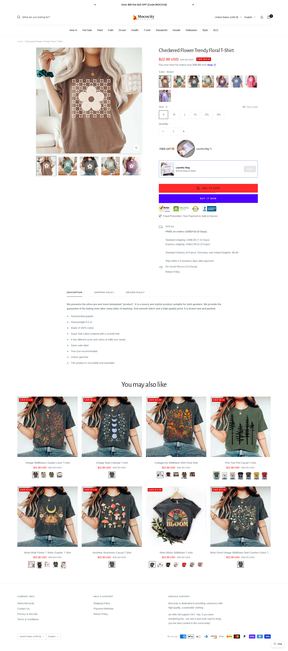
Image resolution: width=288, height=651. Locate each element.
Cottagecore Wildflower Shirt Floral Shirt (176, 462)
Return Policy (173, 271)
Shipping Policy (104, 292)
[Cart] (269, 17)
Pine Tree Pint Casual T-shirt (240, 462)
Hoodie (176, 30)
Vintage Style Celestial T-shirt (112, 462)
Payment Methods (104, 608)
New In (73, 30)
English (248, 17)
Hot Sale (87, 30)
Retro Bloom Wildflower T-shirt (176, 552)
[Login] (261, 17)
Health (134, 30)
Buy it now (208, 198)
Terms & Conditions (28, 619)
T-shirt (147, 30)
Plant (100, 30)
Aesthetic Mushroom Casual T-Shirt (111, 552)
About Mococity (25, 603)
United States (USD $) (226, 17)
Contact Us (23, 608)
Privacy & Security (27, 613)
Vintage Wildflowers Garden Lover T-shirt (47, 462)
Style (205, 30)
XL (195, 114)
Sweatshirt (161, 30)
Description (74, 292)
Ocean (122, 30)
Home (20, 41)
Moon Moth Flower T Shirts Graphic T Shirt (47, 552)
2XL (207, 114)
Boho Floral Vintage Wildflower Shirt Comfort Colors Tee (240, 552)
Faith (110, 30)
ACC (215, 30)
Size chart (252, 106)
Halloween (191, 30)
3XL (219, 114)
